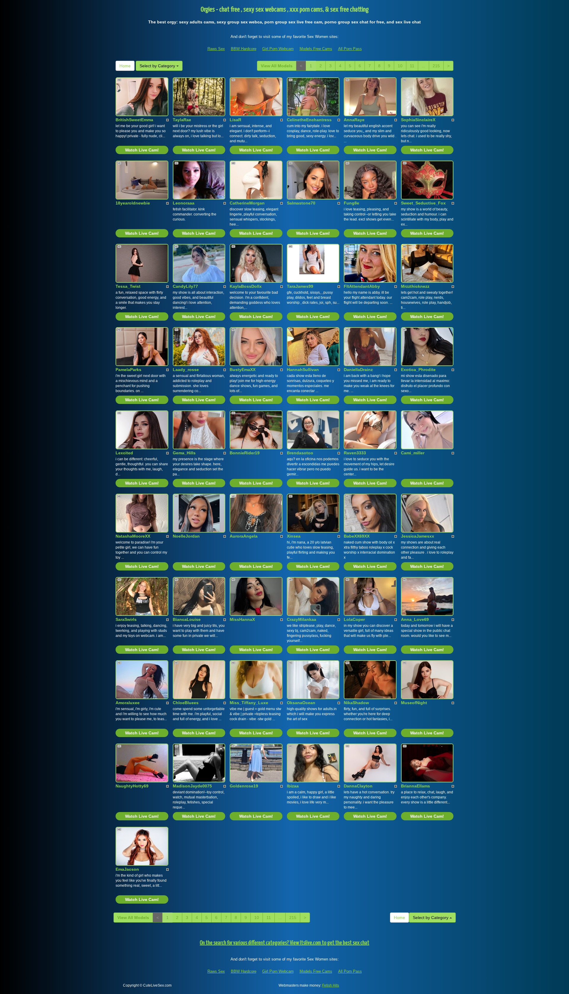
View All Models (277, 65)
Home (125, 65)
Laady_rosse (186, 369)
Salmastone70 (301, 203)
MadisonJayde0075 (192, 786)
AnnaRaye (354, 119)
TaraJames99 (300, 286)
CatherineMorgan (247, 203)
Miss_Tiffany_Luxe (249, 702)
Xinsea (294, 536)
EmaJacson (127, 869)
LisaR (235, 119)
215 (436, 65)
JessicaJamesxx (417, 536)
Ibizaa (293, 786)
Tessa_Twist (128, 286)
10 (400, 65)
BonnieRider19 (245, 452)
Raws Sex (216, 49)
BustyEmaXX (242, 369)
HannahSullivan (303, 369)
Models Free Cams (316, 49)
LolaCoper (354, 619)
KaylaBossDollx (246, 286)
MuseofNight (414, 702)
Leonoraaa (183, 203)
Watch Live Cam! (142, 150)
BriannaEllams (415, 786)
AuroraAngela (244, 536)
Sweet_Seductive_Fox (423, 203)
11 (412, 65)
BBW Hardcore (243, 49)
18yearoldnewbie (133, 203)
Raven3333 (355, 452)
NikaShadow (356, 702)
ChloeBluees (186, 702)
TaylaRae (182, 119)
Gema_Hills (184, 452)
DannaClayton (358, 786)
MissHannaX (242, 619)
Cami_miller (412, 452)
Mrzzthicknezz (415, 286)
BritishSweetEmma (134, 119)
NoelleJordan (186, 536)
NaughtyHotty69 (132, 786)
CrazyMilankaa (301, 619)
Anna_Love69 (415, 619)
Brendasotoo (300, 452)
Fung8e (351, 203)
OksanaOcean (301, 702)
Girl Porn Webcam (278, 49)
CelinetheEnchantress (309, 119)
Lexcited (124, 452)
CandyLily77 (185, 286)
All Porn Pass (350, 49)
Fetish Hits (330, 985)
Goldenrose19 (244, 786)
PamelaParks (128, 369)
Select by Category (158, 65)
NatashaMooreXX (133, 536)
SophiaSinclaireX (418, 119)
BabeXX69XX (357, 536)
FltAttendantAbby (362, 286)
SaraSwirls (126, 619)
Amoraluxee (128, 702)
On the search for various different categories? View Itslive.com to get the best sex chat (284, 943)
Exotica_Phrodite (418, 369)
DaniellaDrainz (358, 369)
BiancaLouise (187, 619)
